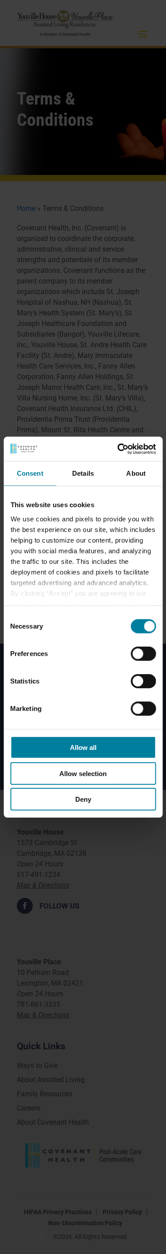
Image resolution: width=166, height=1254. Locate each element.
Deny (83, 799)
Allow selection (83, 773)
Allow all (83, 747)
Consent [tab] (30, 473)
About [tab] (136, 473)
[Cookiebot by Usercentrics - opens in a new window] (118, 448)
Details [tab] (83, 473)
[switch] (143, 654)
